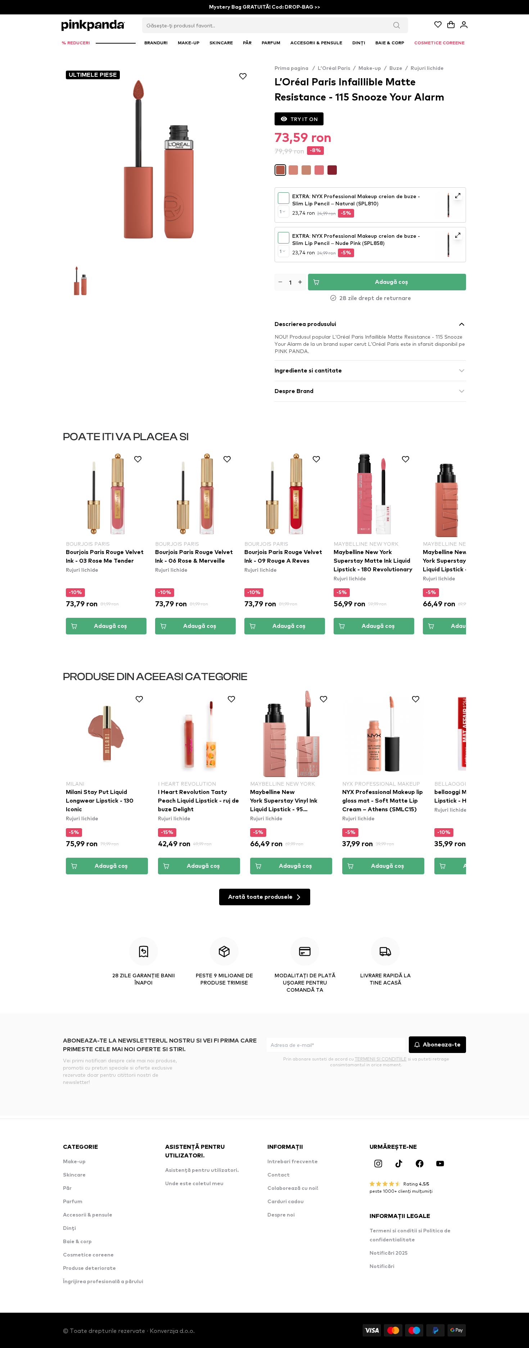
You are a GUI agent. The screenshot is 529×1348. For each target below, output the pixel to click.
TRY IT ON (304, 119)
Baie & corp (77, 1241)
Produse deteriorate (89, 1268)
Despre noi (281, 1215)
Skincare (74, 1175)
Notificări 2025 (389, 1253)
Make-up (369, 68)
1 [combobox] (280, 211)
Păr (67, 1188)
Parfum (72, 1201)
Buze (395, 68)
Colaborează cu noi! (292, 1188)
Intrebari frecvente (292, 1161)
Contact (278, 1175)
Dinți (69, 1228)
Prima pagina (295, 68)
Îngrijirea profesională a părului (103, 1281)
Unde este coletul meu (194, 1183)
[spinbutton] (290, 282)
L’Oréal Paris (334, 68)
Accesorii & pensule (87, 1215)
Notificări (382, 1266)
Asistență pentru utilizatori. (202, 1170)
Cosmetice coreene (88, 1255)
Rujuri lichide (427, 68)
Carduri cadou (285, 1201)
